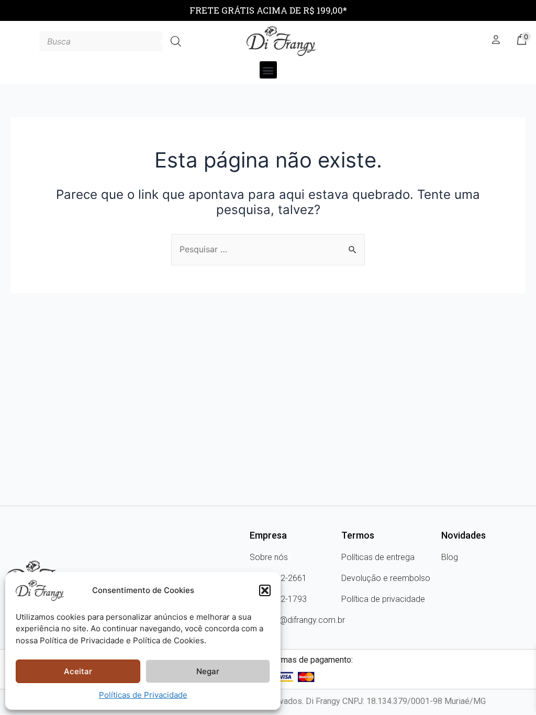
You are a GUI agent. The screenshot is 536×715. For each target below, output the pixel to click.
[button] (265, 590)
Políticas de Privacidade (143, 695)
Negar (207, 671)
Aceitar (78, 671)
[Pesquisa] (176, 41)
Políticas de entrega (378, 557)
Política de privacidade (383, 599)
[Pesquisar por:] (268, 249)
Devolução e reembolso (385, 578)
